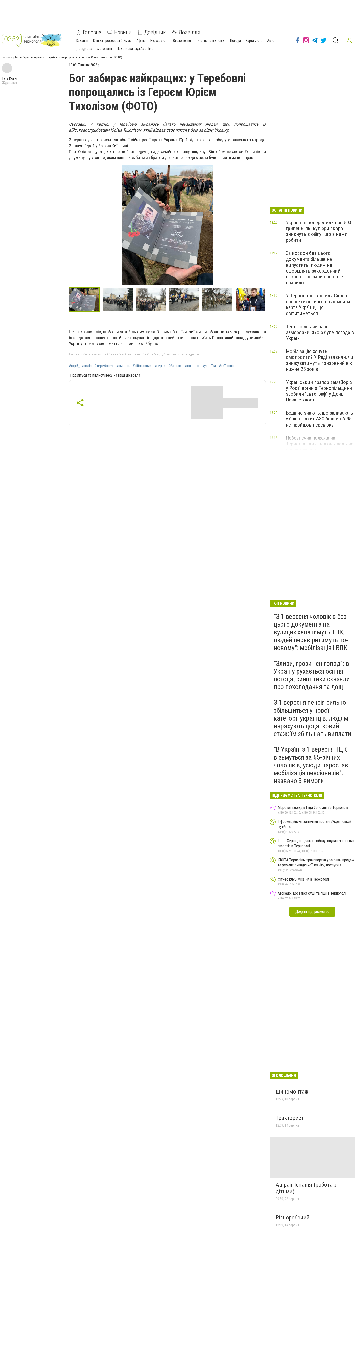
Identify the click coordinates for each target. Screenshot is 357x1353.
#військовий (142, 366)
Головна (92, 32)
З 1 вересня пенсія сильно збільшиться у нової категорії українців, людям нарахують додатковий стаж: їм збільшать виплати (312, 718)
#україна (209, 366)
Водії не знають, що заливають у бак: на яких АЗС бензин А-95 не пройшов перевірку (319, 418)
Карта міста (254, 41)
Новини (123, 32)
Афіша (140, 41)
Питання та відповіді (210, 41)
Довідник (155, 32)
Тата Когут (9, 78)
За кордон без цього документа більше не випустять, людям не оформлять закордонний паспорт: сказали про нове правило (314, 267)
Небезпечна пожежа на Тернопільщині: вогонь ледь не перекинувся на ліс (319, 444)
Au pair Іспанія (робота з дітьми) (306, 1188)
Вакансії (82, 41)
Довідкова (84, 49)
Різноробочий (293, 1217)
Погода (235, 41)
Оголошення (182, 41)
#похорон (191, 366)
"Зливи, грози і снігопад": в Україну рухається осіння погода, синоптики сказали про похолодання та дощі (312, 675)
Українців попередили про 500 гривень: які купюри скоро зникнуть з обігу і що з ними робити (318, 231)
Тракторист (290, 1117)
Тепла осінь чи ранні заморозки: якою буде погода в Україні (320, 332)
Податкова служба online (135, 49)
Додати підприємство (312, 911)
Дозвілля (189, 32)
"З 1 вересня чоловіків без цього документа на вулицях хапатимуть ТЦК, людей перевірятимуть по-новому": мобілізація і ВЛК (311, 632)
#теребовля (103, 366)
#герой (159, 366)
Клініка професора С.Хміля (112, 41)
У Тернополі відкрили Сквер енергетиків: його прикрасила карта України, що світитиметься (318, 304)
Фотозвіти (104, 49)
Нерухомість (159, 41)
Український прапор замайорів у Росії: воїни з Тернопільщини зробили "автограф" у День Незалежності (319, 391)
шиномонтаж (292, 1091)
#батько (174, 366)
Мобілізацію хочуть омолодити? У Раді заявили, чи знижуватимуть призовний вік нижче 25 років (319, 360)
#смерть (123, 366)
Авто (270, 41)
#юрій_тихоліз (80, 366)
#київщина (227, 366)
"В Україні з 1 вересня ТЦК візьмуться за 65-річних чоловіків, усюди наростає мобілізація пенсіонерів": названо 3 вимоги (311, 765)
